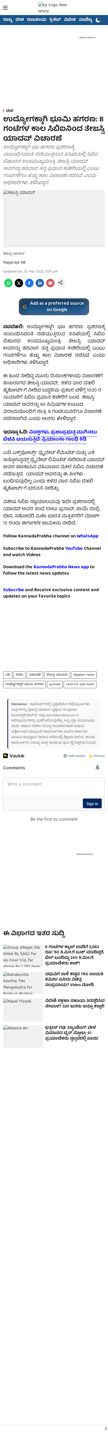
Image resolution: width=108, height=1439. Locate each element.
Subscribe (13, 590)
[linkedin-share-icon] (40, 286)
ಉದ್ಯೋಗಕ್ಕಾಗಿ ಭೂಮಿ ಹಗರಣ (25, 684)
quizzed (54, 684)
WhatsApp (87, 536)
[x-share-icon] (19, 286)
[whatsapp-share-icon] (8, 286)
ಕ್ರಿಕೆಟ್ (55, 20)
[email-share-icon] (50, 286)
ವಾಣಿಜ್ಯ (85, 20)
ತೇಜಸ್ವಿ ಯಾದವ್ (57, 675)
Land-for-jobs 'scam (80, 684)
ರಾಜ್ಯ (7, 20)
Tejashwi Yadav (83, 675)
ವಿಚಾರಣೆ (35, 675)
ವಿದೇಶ (70, 20)
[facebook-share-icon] (29, 286)
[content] (83, 549)
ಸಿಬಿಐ (19, 675)
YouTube (74, 549)
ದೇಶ (19, 20)
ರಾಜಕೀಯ (36, 20)
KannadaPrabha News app (61, 567)
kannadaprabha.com (60, 716)
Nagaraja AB (14, 262)
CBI (8, 675)
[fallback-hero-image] (23, 956)
